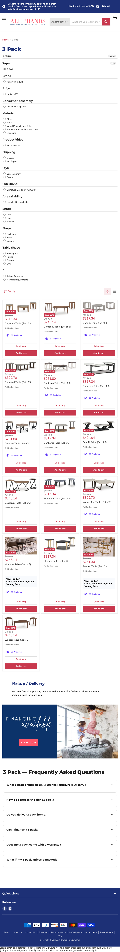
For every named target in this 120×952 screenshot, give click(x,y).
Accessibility (91, 932)
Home (5, 39)
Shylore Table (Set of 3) (56, 561)
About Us (18, 932)
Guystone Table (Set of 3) (18, 323)
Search (7, 932)
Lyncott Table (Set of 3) (17, 639)
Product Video (12, 139)
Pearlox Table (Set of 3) (95, 566)
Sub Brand (10, 184)
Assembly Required (16, 106)
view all (112, 56)
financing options (30, 837)
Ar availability (12, 196)
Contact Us (30, 932)
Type (6, 63)
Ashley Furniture (14, 81)
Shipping (8, 152)
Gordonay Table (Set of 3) (57, 326)
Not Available (13, 145)
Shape (6, 228)
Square (10, 240)
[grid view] (107, 291)
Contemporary (13, 173)
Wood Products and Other (19, 126)
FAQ (60, 935)
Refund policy (75, 932)
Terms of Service (58, 932)
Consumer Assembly (17, 101)
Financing (43, 932)
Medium (10, 221)
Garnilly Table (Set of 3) (95, 323)
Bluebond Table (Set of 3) (57, 498)
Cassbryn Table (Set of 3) (18, 502)
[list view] (114, 291)
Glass (9, 119)
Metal (9, 122)
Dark (8, 214)
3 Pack (10, 69)
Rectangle (11, 234)
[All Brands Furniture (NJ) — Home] (27, 22)
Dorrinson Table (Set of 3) (57, 383)
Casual (9, 177)
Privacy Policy (106, 932)
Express (10, 157)
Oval (8, 263)
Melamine (11, 132)
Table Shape (11, 247)
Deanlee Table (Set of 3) (17, 443)
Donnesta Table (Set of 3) (96, 386)
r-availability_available (17, 202)
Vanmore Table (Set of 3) (18, 564)
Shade (6, 209)
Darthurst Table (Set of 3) (57, 442)
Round (9, 237)
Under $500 (12, 94)
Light (9, 218)
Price (6, 88)
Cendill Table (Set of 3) (95, 442)
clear (113, 63)
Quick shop (21, 346)
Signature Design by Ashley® (20, 189)
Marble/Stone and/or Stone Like (22, 129)
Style (6, 168)
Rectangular (12, 253)
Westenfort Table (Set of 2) (97, 502)
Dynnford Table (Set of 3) (18, 382)
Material (8, 113)
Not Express (12, 161)
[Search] (106, 21)
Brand (6, 76)
